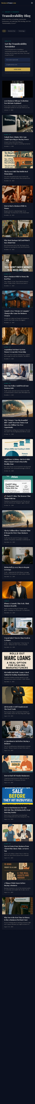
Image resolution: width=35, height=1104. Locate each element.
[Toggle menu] (32, 3)
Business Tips (11, 31)
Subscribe (17, 69)
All (4, 31)
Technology (22, 31)
